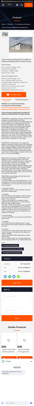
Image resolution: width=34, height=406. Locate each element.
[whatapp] (10, 277)
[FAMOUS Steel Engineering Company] (9, 5)
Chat (28, 5)
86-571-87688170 (27, 1)
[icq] (18, 276)
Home (3, 24)
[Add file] (2, 403)
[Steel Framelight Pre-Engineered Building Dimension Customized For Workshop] (24, 340)
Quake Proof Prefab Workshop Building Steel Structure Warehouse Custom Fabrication (8, 351)
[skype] (5, 276)
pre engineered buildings (10, 245)
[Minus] (31, 361)
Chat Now (17, 283)
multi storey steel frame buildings (12, 249)
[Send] (31, 403)
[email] (14, 276)
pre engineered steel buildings (12, 252)
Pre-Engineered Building (22, 24)
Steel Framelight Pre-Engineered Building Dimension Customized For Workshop (24, 351)
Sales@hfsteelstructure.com (11, 1)
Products (10, 24)
